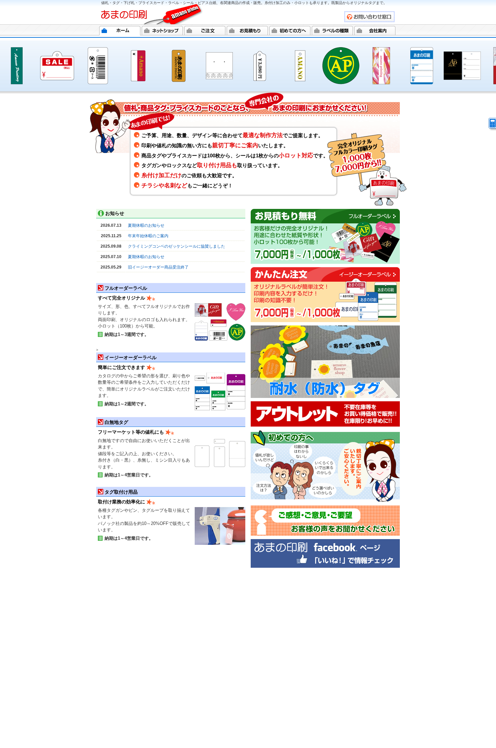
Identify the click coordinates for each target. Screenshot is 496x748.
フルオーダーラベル (126, 288)
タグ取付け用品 (121, 492)
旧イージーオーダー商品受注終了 (158, 267)
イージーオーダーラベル (131, 357)
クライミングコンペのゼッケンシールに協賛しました (176, 246)
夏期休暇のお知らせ (146, 225)
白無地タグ (116, 422)
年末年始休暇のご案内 (148, 235)
